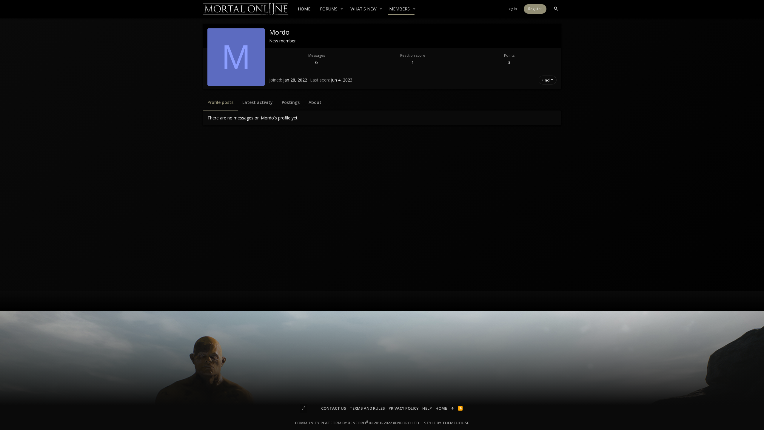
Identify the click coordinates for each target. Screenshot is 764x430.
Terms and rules (367, 408)
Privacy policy (404, 408)
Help (427, 408)
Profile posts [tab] (220, 102)
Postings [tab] (291, 102)
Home (441, 408)
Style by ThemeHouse (446, 423)
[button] (342, 9)
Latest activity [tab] (257, 102)
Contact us (333, 408)
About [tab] (315, 102)
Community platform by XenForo (357, 423)
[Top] (452, 408)
